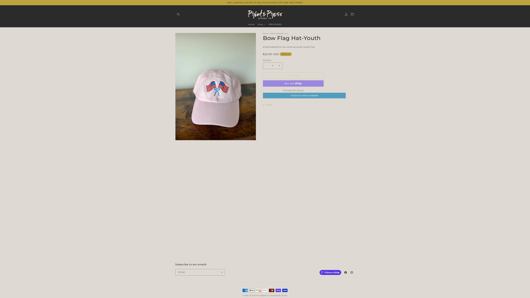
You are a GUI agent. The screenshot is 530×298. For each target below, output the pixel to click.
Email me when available (304, 95)
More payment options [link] (293, 90)
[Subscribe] (222, 272)
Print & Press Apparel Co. (259, 295)
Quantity (267, 60)
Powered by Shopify (279, 295)
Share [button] (269, 104)
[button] (178, 14)
